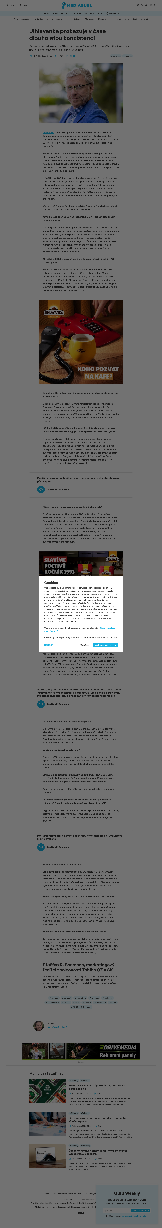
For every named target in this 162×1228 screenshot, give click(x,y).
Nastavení (48, 645)
